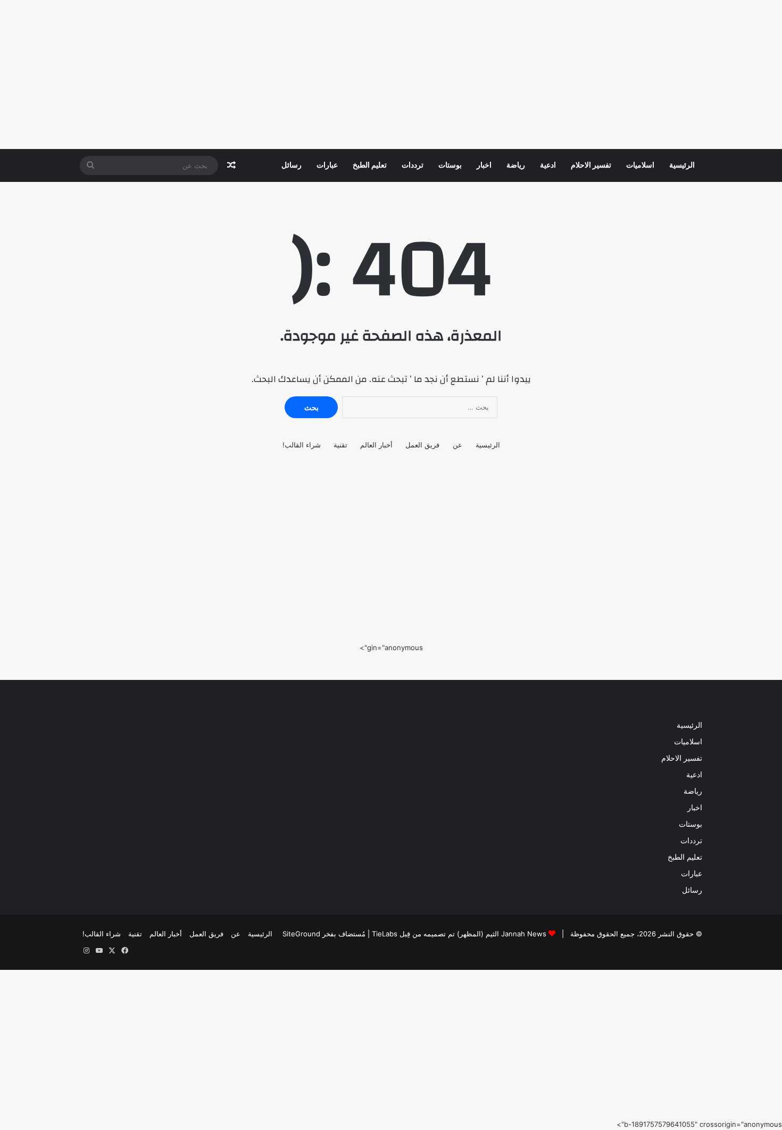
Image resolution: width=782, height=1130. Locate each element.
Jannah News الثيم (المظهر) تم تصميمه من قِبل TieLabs (459, 933)
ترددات (412, 165)
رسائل (291, 165)
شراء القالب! (301, 445)
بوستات (450, 165)
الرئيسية (682, 165)
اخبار (484, 165)
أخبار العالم (376, 445)
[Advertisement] (463, 74)
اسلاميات (640, 165)
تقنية (340, 445)
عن (457, 445)
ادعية (548, 165)
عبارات (327, 165)
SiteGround (301, 933)
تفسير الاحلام (591, 165)
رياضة (515, 165)
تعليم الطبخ (370, 165)
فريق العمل (422, 445)
